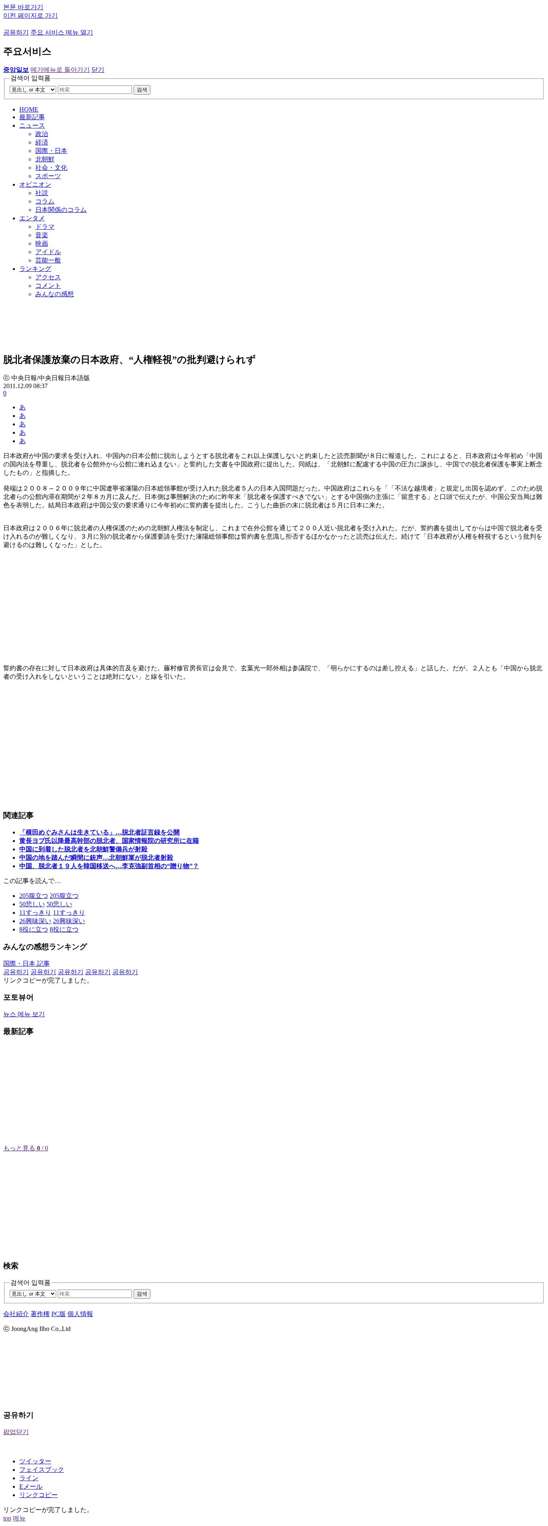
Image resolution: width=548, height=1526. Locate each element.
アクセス (48, 277)
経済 (41, 142)
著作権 (40, 1313)
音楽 (41, 235)
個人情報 (80, 1313)
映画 (41, 243)
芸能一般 (48, 260)
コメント (48, 285)
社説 (41, 192)
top (7, 1518)
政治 (41, 133)
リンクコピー (38, 1494)
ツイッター (35, 1461)
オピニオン (35, 184)
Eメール (31, 1486)
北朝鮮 (45, 159)
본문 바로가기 (23, 7)
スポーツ (48, 176)
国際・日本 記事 (26, 963)
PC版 (58, 1313)
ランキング (35, 268)
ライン (29, 1478)
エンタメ (32, 218)
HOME (29, 109)
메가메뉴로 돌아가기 (60, 69)
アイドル (48, 251)
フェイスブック (41, 1469)
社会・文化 (51, 167)
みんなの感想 (54, 294)
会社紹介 (16, 1313)
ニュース (32, 125)
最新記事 (32, 117)
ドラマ (45, 226)
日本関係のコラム (61, 209)
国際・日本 (51, 150)
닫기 (97, 69)
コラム (45, 201)
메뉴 (19, 1518)
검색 (142, 90)
